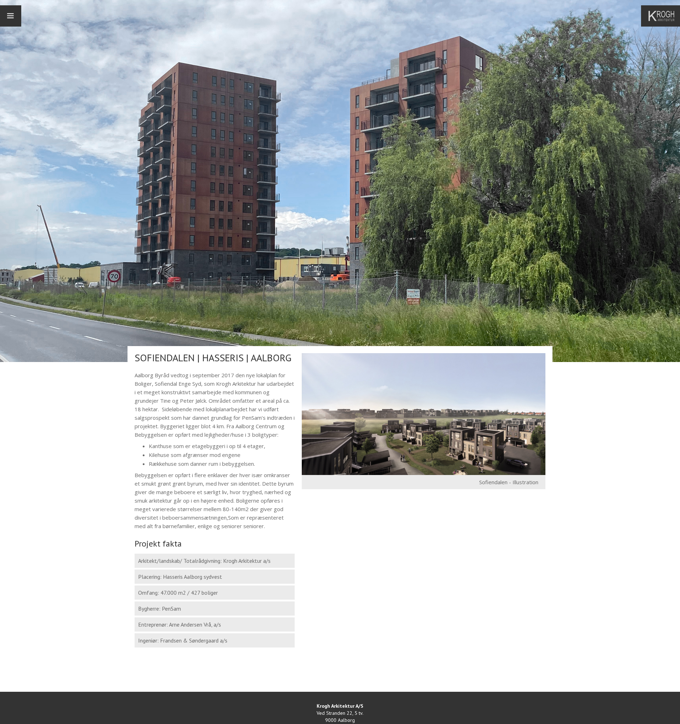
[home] (664, 16)
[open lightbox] (423, 414)
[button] (10, 16)
